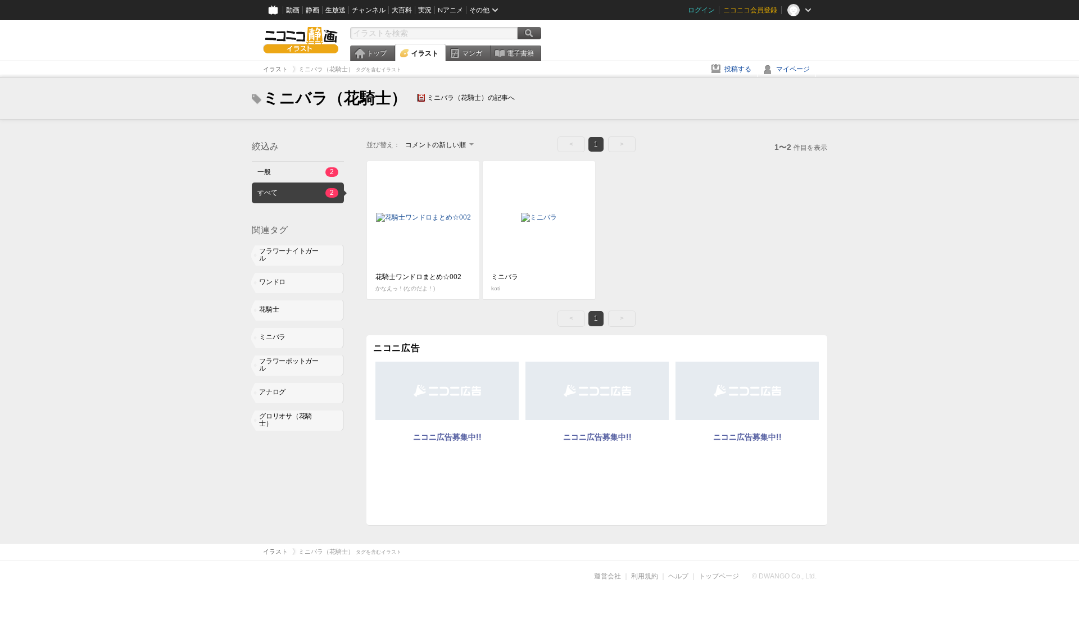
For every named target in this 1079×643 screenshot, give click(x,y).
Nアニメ (450, 10)
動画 (293, 10)
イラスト (424, 53)
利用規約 (644, 576)
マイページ (793, 69)
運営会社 (607, 576)
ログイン (701, 10)
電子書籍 (520, 53)
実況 (425, 10)
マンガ (472, 53)
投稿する (737, 69)
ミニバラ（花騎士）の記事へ (471, 98)
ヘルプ (678, 576)
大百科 (402, 10)
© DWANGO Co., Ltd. (784, 576)
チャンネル (369, 10)
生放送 (335, 10)
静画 (312, 10)
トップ (376, 53)
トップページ (719, 576)
